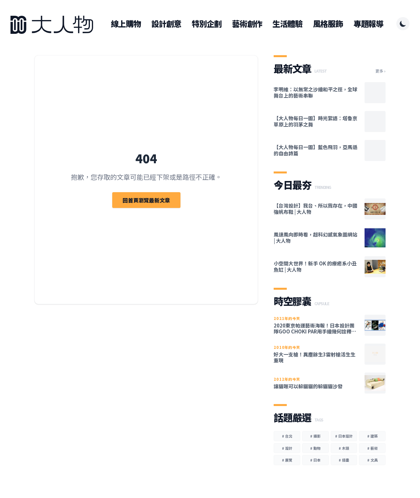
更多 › (380, 71)
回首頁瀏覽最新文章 (146, 200)
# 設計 (287, 448)
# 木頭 (344, 448)
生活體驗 (287, 23)
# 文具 (372, 460)
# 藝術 (372, 448)
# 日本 (315, 460)
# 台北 (287, 436)
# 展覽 (287, 460)
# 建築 (372, 436)
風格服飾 (328, 23)
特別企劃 (206, 23)
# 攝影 (315, 436)
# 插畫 (344, 460)
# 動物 (315, 448)
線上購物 (126, 23)
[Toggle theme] (403, 23)
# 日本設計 (344, 436)
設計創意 (166, 23)
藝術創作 (247, 23)
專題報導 (368, 23)
